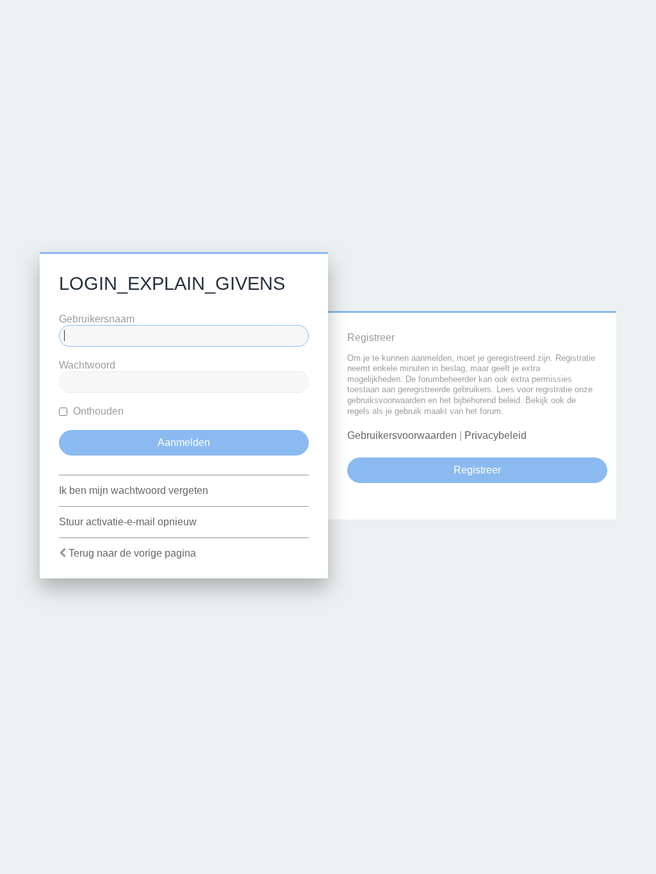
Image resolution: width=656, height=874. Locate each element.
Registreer (477, 470)
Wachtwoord (87, 365)
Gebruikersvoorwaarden (402, 435)
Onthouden (97, 411)
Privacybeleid (495, 435)
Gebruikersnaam (97, 319)
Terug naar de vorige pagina (132, 553)
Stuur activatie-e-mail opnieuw (128, 521)
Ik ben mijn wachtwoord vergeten (133, 490)
